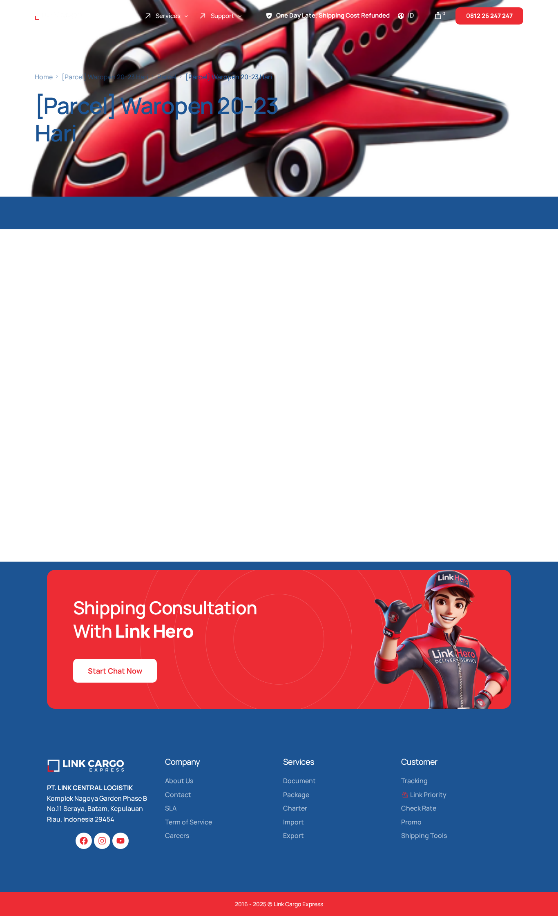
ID (411, 15)
